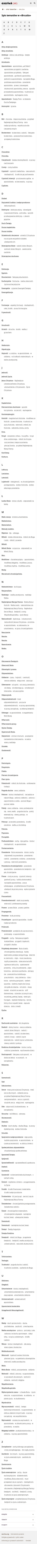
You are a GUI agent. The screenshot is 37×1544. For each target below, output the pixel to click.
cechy (17, 841)
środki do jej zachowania (24, 174)
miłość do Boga (15, 1237)
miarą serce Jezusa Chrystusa (18, 1090)
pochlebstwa (9, 1326)
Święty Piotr (17, 99)
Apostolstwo (6, 66)
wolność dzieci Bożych (12, 249)
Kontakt (28, 1540)
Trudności (5, 1264)
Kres (3, 432)
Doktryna (5, 210)
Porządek (5, 837)
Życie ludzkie (7, 1468)
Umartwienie (7, 1289)
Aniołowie (5, 62)
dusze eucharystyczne (15, 1474)
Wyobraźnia (6, 1402)
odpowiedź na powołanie (13, 855)
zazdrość (18, 1326)
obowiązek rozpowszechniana (17, 211)
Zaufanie (5, 1454)
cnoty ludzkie (13, 167)
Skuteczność (6, 1118)
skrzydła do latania (11, 987)
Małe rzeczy (6, 517)
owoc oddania (19, 790)
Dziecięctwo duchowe (10, 256)
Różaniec (5, 1065)
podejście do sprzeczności (23, 931)
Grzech (4, 329)
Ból (3, 119)
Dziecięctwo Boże (8, 246)
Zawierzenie (6, 1464)
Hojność (5, 353)
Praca (4, 876)
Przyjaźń (5, 938)
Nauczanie (6, 632)
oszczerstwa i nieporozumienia (15, 442)
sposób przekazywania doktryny (18, 214)
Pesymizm (6, 767)
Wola (4, 1366)
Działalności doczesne (10, 235)
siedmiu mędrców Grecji (21, 984)
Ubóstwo (5, 1280)
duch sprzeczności (14, 1323)
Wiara (4, 1344)
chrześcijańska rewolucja (13, 952)
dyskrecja (16, 619)
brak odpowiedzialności (12, 700)
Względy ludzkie (8, 1430)
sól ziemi (23, 987)
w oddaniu (28, 1395)
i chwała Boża (25, 1392)
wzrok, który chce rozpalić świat (18, 1001)
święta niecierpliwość (20, 160)
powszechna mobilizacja (16, 974)
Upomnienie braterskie (11, 1306)
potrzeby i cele (29, 1330)
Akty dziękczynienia (9, 47)
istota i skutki (17, 501)
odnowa (22, 1114)
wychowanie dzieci (27, 1050)
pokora (19, 1330)
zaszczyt (29, 680)
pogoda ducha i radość (19, 1264)
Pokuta (4, 829)
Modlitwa (5, 559)
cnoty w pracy (12, 876)
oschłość (15, 1491)
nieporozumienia (19, 119)
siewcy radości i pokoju (13, 1043)
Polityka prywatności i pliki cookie (12, 1537)
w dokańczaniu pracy (23, 1423)
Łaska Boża (6, 501)
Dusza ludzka (7, 231)
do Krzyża (17, 587)
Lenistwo (5, 473)
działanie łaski (22, 1475)
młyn (16, 958)
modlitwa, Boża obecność (13, 1479)
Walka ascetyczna (9, 1330)
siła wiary (27, 1344)
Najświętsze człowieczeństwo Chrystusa (14, 382)
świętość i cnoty (20, 611)
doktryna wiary (16, 210)
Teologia (5, 1260)
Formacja (5, 305)
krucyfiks (25, 436)
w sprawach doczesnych (13, 1377)
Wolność (5, 1374)
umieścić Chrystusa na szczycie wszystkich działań (19, 237)
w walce (28, 739)
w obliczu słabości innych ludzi (19, 1411)
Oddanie (5, 677)
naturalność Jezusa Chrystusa (15, 622)
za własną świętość (27, 709)
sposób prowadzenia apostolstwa (19, 90)
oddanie (31, 1370)
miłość (17, 1406)
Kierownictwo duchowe (11, 407)
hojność (18, 677)
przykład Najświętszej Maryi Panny (19, 120)
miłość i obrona (15, 1374)
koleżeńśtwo (9, 941)
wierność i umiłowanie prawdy (15, 903)
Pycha (4, 1010)
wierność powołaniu (19, 862)
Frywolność (6, 312)
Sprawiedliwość (8, 1163)
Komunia (15, 281)
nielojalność (15, 482)
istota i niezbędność (16, 794)
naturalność (30, 171)
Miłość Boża (6, 548)
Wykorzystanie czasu (10, 1392)
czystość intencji (25, 876)
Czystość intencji (8, 178)
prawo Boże (12, 907)
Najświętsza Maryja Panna (12, 602)
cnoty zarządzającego (12, 1450)
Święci (4, 1229)
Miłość (4, 537)
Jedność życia (7, 376)
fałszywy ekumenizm (20, 277)
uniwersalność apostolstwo (15, 1300)
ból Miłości (14, 1114)
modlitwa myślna (10, 566)
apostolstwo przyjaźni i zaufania (16, 69)
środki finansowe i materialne (19, 1189)
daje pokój (28, 1137)
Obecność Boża (7, 665)
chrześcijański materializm (17, 1211)
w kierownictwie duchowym (20, 1175)
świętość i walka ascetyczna (22, 1240)
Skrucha (5, 1114)
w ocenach (20, 1057)
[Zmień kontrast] (30, 3)
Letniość (5, 477)
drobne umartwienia (20, 517)
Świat (4, 1211)
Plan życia (5, 779)
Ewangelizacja (7, 292)
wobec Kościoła (22, 485)
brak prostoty (15, 915)
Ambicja (5, 55)
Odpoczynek (6, 695)
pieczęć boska (9, 445)
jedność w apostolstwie (13, 79)
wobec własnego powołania (19, 486)
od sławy (7, 688)
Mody (4, 570)
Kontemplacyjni (8, 414)
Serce (4, 1090)
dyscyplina (24, 841)
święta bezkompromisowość (15, 1408)
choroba (9, 119)
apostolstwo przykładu (12, 72)
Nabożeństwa (7, 587)
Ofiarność (5, 720)
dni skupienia (24, 1023)
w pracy (29, 181)
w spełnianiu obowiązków (25, 1358)
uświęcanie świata (22, 1217)
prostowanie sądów (23, 178)
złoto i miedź (16, 1006)
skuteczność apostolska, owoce (16, 88)
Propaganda (6, 911)
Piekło (4, 771)
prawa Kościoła (16, 421)
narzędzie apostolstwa (12, 883)
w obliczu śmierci (26, 1143)
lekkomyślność (9, 206)
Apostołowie (6, 99)
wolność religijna (17, 1380)
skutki (18, 329)
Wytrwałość (6, 1420)
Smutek (5, 1133)
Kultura (5, 457)
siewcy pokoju (19, 814)
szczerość (17, 410)
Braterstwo (6, 133)
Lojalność (5, 482)
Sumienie (5, 1171)
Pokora (4, 794)
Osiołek (4, 746)
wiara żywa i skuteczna (12, 1347)
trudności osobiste (11, 1268)
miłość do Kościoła (18, 783)
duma (25, 1323)
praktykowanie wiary (23, 1430)
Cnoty (4, 167)
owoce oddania (10, 680)
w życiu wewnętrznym (12, 1457)
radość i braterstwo (22, 1033)
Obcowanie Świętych (10, 661)
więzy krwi (21, 680)
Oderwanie (6, 684)
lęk (10, 533)
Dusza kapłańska (8, 227)
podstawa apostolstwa (12, 82)
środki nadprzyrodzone (13, 1192)
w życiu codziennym (16, 1337)
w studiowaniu (19, 1398)
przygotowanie (29, 1182)
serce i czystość (23, 1099)
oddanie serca (22, 1093)
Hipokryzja (6, 349)
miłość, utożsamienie (19, 1370)
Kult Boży (5, 453)
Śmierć (4, 1182)
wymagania (27, 410)
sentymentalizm (10, 1099)
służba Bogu (23, 1126)
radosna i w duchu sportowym (15, 1333)
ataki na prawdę (23, 900)
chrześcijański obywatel (13, 1214)
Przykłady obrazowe (9, 948)
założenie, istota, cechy (20, 428)
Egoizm (4, 273)
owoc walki (11, 811)
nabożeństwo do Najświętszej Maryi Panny (18, 606)
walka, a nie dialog (19, 825)
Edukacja (5, 269)
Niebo (4, 648)
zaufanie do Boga (26, 1268)
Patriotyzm (6, 763)
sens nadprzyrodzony (16, 124)
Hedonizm (6, 345)
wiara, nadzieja (9, 742)
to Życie (7, 1185)
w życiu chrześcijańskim (24, 628)
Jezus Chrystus (7, 380)
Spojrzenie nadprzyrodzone (12, 1137)
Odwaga (5, 713)
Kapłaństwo (6, 403)
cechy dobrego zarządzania (23, 1447)
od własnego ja (17, 688)
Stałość (4, 1167)
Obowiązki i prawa (9, 669)
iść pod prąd (17, 1196)
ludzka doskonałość (24, 879)
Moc (3, 555)
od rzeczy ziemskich (27, 684)
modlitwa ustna (24, 566)
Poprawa (5, 833)
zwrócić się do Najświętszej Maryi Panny (18, 1198)
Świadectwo (6, 1203)
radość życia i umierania (24, 1040)
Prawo (4, 907)
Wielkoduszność (8, 1351)
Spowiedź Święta (8, 1155)
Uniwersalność (7, 1299)
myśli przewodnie (10, 961)
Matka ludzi (15, 605)
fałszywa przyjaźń (21, 938)
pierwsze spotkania (19, 971)
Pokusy (4, 822)
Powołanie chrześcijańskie (12, 866)
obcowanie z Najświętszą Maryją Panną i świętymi (19, 1490)
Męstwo (5, 533)
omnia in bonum (17, 736)
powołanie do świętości (22, 869)
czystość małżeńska (17, 171)
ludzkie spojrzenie (11, 1140)
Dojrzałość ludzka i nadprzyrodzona (16, 202)
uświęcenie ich (9, 242)
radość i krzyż (9, 1037)
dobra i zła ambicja (16, 55)
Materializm (6, 525)
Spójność (5, 1159)
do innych (13, 1454)
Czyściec (5, 186)
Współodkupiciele (8, 1388)
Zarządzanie (6, 1447)
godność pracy (9, 879)
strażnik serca (9, 1102)
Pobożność (6, 783)
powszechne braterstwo (23, 136)
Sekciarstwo (6, 1086)
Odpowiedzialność (9, 699)
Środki (4, 1189)
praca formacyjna (20, 308)
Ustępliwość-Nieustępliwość (13, 1310)
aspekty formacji (16, 305)
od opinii (15, 684)
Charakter (5, 152)
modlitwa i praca (25, 563)
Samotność (6, 1078)
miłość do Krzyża (25, 439)
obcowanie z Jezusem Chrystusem (17, 1485)
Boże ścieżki (23, 948)
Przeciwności (7, 931)
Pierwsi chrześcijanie (10, 775)
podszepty (8, 934)
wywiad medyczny (18, 1000)
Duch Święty (6, 223)
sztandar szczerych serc (23, 993)
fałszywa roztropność (21, 1054)
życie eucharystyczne (12, 284)
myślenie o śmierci (15, 1182)
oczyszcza (16, 548)
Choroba (5, 156)
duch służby (12, 1126)
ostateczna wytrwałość (20, 1420)
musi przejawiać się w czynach (16, 1480)
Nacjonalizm (7, 591)
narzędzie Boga (29, 79)
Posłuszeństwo (7, 841)
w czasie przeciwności (18, 1142)
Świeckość (6, 1221)
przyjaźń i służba (10, 944)
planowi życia (9, 1358)
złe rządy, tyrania (28, 1450)
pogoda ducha (22, 811)
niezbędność (9, 174)
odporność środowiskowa (15, 1106)
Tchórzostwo (7, 1256)
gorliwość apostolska (22, 76)
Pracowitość (6, 896)
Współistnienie (7, 1384)
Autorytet (5, 106)
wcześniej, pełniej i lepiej (13, 997)
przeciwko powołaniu (17, 822)
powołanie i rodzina (17, 859)
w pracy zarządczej (11, 709)
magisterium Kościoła (17, 418)
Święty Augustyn (14, 1229)
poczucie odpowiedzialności (15, 704)
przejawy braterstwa (12, 139)
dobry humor (13, 1027)
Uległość (5, 1284)
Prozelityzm (6, 919)
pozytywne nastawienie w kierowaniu (18, 737)
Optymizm (6, 736)
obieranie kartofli (25, 961)
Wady (4, 1323)
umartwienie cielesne (22, 1295)
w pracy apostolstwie (19, 1434)
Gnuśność (5, 325)
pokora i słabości (21, 798)
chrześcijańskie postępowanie (24, 1203)
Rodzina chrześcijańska (11, 1047)
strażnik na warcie (17, 990)
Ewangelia (6, 288)
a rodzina (12, 353)
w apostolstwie (23, 353)
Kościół (4, 418)
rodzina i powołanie (11, 1050)
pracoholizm (9, 977)
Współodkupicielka (11, 615)
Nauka (4, 636)
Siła (3, 1106)
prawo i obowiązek (21, 85)
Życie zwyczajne (8, 1499)
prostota (31, 622)
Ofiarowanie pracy (9, 724)
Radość (4, 1027)
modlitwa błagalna (11, 563)
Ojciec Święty (7, 728)
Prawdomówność (8, 900)
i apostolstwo (29, 559)
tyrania (13, 106)
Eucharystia (6, 281)
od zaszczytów (18, 691)
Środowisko (6, 1196)
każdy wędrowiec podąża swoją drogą (16, 953)
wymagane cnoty (21, 95)
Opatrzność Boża (8, 732)
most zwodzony (25, 958)
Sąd (3, 1082)
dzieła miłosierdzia (15, 537)
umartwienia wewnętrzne (13, 1292)
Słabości (5, 1122)
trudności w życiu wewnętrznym (16, 1495)
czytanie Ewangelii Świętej (21, 288)
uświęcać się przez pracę (13, 889)
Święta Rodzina (8, 1233)
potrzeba (22, 213)
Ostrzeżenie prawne (17, 1534)
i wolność (26, 677)
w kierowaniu (20, 181)
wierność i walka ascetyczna (14, 1362)
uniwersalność (9, 1244)
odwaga (16, 533)
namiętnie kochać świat (20, 1225)
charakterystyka (17, 559)
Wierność (5, 1355)
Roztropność (6, 1054)
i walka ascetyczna (17, 595)
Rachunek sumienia (9, 1023)
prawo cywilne (23, 907)
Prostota (5, 915)
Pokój (4, 808)
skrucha (11, 329)
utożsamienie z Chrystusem (14, 387)
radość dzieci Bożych (24, 246)
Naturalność (6, 619)
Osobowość (6, 750)
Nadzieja (5, 595)
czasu (12, 677)
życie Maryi (24, 615)
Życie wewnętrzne (9, 1472)
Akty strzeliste (7, 51)
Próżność (5, 927)
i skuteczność (26, 619)
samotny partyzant (16, 980)
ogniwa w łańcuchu (11, 964)
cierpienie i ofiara (13, 436)
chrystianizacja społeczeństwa (15, 1151)
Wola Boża (6, 1370)
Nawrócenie (6, 644)
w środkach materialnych (21, 356)
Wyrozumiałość (8, 1406)
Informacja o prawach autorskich (12, 1540)
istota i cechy (29, 852)
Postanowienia (7, 848)
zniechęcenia (28, 1326)
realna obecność (27, 281)
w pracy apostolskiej (26, 705)
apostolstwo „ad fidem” (21, 66)
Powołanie (6, 852)
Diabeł (4, 198)
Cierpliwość (6, 160)
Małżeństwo (6, 521)
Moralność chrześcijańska (12, 574)
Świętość (5, 1237)
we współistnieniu (20, 1416)
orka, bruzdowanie (19, 968)
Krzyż (4, 436)
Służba (4, 1126)
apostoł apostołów (19, 919)
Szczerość (5, 1175)
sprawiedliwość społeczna (25, 1163)
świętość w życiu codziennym (15, 1502)
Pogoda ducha (7, 790)
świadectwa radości (11, 1207)
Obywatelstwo (7, 673)
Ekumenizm (6, 277)
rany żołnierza (20, 977)
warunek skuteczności (24, 1244)
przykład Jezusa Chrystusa (24, 886)
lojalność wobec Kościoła (19, 1355)
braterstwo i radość (19, 133)
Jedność (5, 372)
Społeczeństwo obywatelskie (13, 1147)
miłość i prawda (15, 540)
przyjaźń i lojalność (22, 941)
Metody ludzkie (8, 529)
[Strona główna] (3, 9)
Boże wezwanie (17, 852)
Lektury (5, 469)
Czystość (5, 171)
